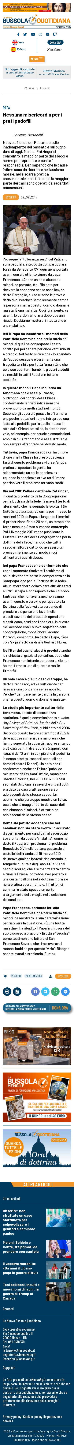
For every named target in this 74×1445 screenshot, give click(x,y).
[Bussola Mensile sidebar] (37, 1097)
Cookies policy (32, 1416)
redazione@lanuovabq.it (19, 1350)
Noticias (21, 49)
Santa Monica (54, 70)
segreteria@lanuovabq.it (19, 1354)
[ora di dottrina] (37, 1148)
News (21, 42)
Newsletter (54, 49)
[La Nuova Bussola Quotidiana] (37, 21)
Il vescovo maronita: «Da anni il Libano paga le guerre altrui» (20, 1268)
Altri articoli (38, 1184)
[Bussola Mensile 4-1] (37, 1046)
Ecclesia (45, 88)
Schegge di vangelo (20, 69)
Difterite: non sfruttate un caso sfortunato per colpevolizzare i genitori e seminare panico (19, 1222)
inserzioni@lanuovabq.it (19, 1358)
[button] (37, 59)
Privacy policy (12, 1416)
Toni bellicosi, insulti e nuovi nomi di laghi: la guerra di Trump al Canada (21, 1291)
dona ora (55, 42)
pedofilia (16, 975)
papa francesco (34, 975)
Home (31, 88)
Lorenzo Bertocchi (28, 134)
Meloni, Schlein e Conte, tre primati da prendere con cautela (21, 1246)
